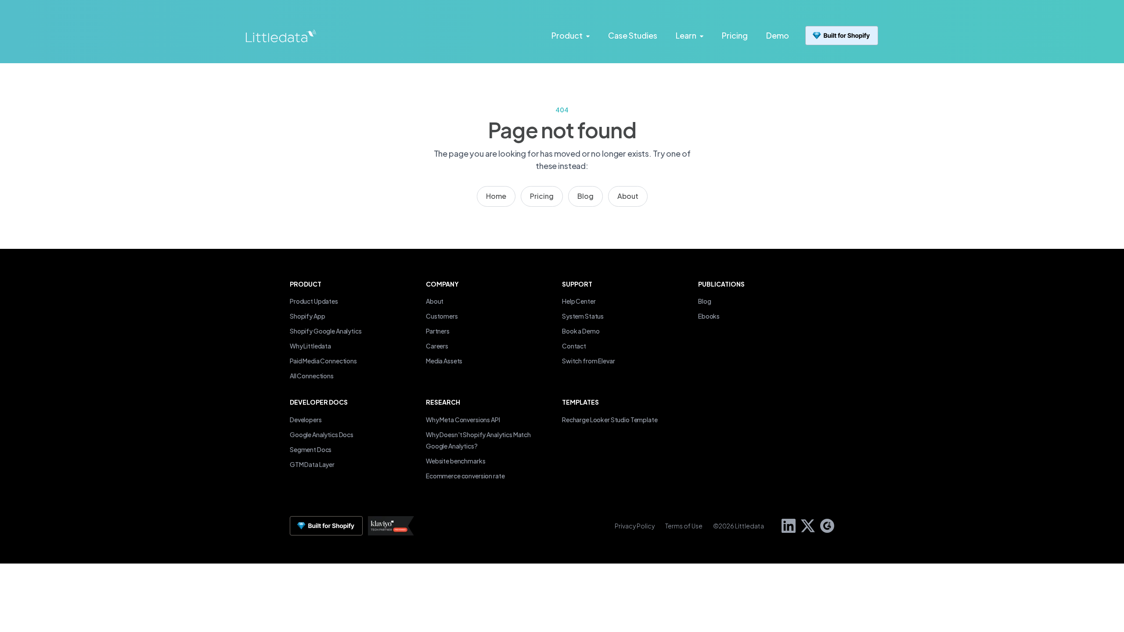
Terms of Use (683, 526)
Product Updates (314, 301)
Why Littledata (310, 346)
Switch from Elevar (588, 361)
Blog (585, 196)
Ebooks (709, 316)
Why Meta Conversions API (463, 420)
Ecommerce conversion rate (465, 476)
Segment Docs (310, 449)
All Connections (312, 376)
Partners (438, 331)
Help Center (578, 301)
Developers (306, 420)
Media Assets (444, 361)
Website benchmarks (455, 461)
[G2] (824, 524)
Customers (442, 316)
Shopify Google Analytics (326, 331)
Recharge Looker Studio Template (610, 420)
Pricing (542, 196)
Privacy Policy (635, 526)
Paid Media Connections (323, 361)
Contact (574, 346)
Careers (437, 346)
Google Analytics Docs (321, 434)
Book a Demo (580, 331)
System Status (583, 316)
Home (496, 196)
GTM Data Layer (312, 464)
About (627, 196)
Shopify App (307, 316)
